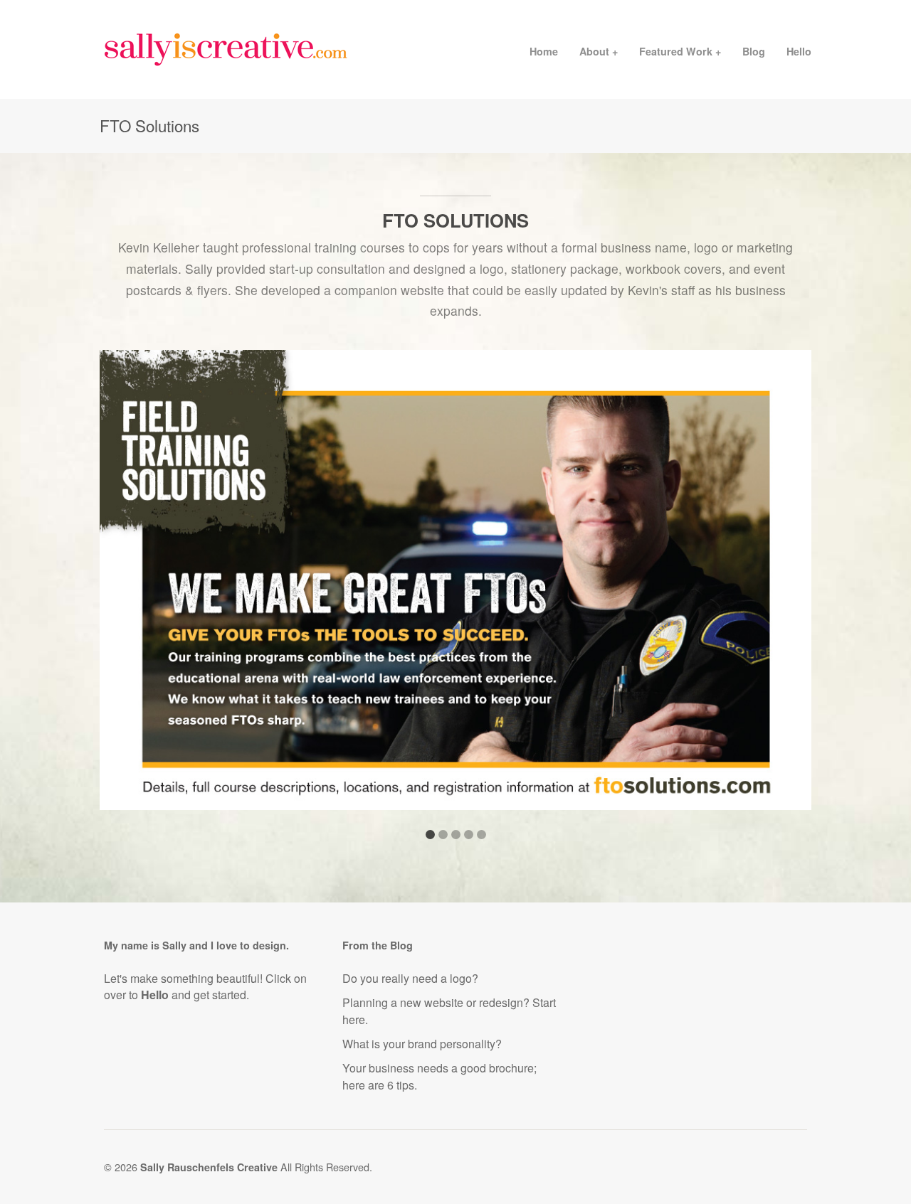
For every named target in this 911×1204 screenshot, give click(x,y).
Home (544, 51)
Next (786, 589)
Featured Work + (680, 51)
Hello (798, 51)
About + (598, 51)
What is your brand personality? (422, 1043)
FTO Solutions (455, 220)
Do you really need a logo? (410, 978)
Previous (124, 589)
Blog (753, 51)
